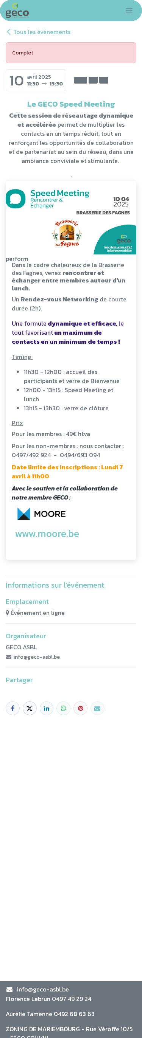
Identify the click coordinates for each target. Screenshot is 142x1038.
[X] (30, 708)
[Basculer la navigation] (129, 10)
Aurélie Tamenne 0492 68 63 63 (50, 1013)
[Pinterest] (80, 708)
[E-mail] (98, 708)
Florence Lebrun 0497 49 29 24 (48, 998)
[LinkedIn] (47, 708)
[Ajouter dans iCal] (80, 80)
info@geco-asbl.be (43, 989)
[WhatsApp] (63, 708)
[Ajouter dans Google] (103, 80)
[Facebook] (13, 708)
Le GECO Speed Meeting (71, 104)
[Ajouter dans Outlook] (93, 80)
